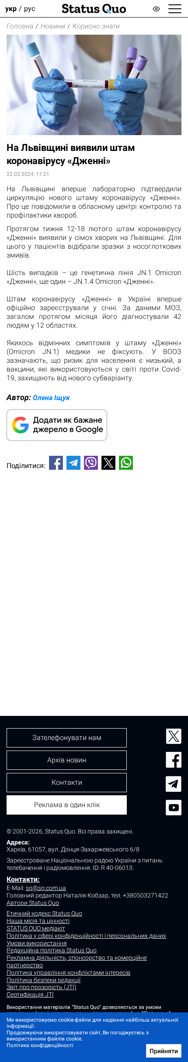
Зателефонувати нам (66, 737)
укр (11, 8)
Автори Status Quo (33, 902)
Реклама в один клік (67, 805)
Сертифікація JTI (30, 994)
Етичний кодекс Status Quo (44, 913)
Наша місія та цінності (38, 920)
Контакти (67, 782)
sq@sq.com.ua (46, 887)
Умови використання (37, 943)
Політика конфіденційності (40, 1045)
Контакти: (23, 879)
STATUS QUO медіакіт (36, 928)
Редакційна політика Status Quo (52, 950)
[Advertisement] (94, 578)
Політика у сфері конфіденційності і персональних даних (86, 935)
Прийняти (164, 1051)
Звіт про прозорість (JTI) (42, 986)
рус (29, 8)
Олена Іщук (51, 397)
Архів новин (66, 760)
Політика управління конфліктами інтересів (68, 972)
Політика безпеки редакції (43, 979)
